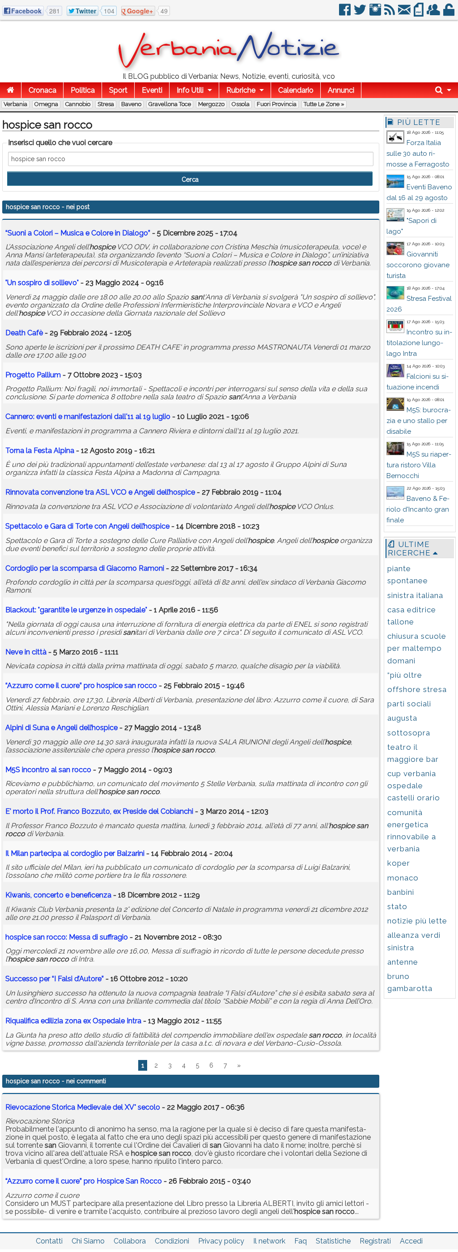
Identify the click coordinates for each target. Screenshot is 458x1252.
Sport (118, 90)
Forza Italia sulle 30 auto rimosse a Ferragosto (418, 153)
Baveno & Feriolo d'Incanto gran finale (418, 509)
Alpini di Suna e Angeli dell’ (61, 727)
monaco (403, 877)
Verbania (15, 104)
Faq (300, 1241)
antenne (402, 961)
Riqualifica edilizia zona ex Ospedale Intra (73, 1021)
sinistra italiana (415, 595)
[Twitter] (361, 13)
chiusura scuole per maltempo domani (416, 648)
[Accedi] (449, 13)
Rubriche (240, 90)
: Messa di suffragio (66, 937)
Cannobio (77, 104)
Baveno (131, 104)
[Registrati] (434, 13)
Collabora (130, 1241)
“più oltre (404, 675)
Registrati (375, 1241)
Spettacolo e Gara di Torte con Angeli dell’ (87, 526)
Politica (83, 90)
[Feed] (390, 13)
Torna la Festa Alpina (39, 450)
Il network (269, 1241)
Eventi (152, 90)
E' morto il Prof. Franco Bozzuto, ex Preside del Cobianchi (99, 811)
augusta (402, 718)
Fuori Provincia (277, 104)
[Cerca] (443, 90)
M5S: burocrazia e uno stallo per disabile (418, 421)
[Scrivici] (405, 13)
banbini (400, 892)
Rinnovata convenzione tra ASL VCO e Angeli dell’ (100, 492)
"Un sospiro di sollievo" (42, 282)
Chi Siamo (88, 1241)
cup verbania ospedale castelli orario (413, 785)
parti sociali (409, 703)
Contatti (49, 1241)
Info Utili (190, 90)
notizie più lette (417, 920)
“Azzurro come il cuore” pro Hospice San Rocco (83, 1181)
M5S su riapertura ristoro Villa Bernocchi (418, 465)
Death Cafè (24, 333)
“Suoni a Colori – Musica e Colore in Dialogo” (77, 233)
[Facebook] (345, 13)
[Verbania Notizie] (229, 69)
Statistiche (333, 1241)
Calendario (296, 90)
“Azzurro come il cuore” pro (81, 685)
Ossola (241, 104)
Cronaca (42, 90)
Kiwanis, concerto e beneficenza (58, 895)
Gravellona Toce (169, 104)
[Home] (10, 90)
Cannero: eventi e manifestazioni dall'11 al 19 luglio (87, 416)
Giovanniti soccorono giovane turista (418, 265)
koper (398, 863)
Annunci (341, 90)
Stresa (106, 104)
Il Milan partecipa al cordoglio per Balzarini (74, 853)
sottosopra (408, 732)
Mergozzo (211, 104)
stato (397, 906)
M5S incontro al (48, 769)
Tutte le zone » (324, 104)
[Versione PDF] (419, 13)
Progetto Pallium (33, 375)
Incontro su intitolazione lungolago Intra (419, 343)
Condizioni (172, 1241)
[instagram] (375, 13)
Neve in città (26, 652)
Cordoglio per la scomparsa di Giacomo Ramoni (84, 568)
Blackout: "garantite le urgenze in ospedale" (76, 610)
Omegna (46, 104)
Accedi (411, 1241)
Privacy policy (221, 1241)
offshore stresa (417, 689)
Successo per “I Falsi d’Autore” (54, 978)
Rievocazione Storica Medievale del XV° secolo (82, 1107)
